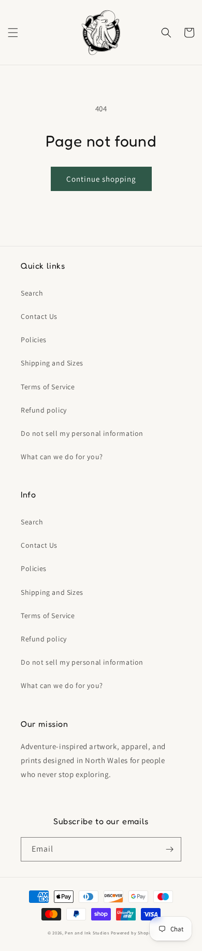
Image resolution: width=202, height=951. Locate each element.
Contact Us (39, 316)
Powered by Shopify (133, 932)
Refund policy (44, 410)
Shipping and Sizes (52, 363)
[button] (13, 32)
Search (32, 293)
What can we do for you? (62, 456)
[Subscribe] (169, 849)
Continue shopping (101, 179)
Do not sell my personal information (82, 433)
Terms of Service (48, 386)
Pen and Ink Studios (87, 932)
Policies (34, 339)
